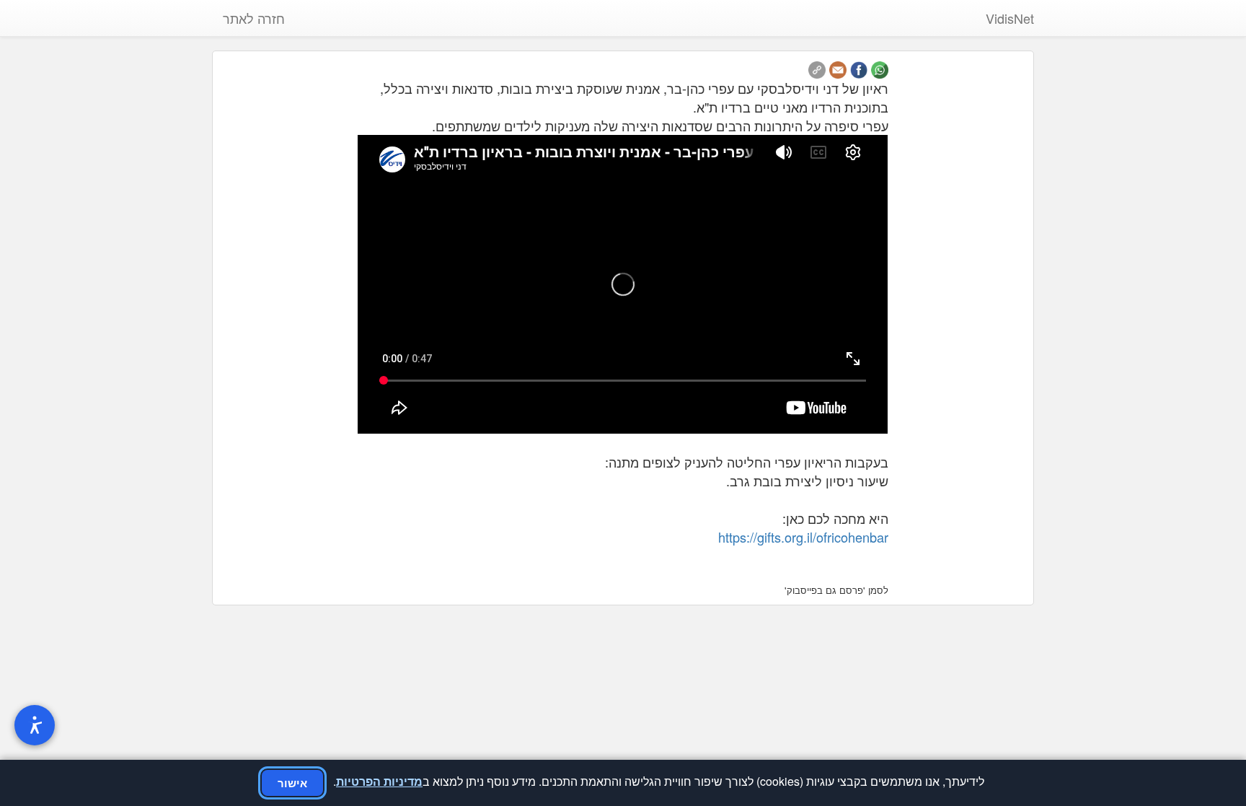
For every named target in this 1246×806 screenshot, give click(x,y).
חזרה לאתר (254, 18)
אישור (292, 783)
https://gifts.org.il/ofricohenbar (803, 536)
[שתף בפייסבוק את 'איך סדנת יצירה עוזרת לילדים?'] (858, 67)
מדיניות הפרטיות (379, 781)
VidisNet (1010, 18)
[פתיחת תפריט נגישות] (34, 725)
